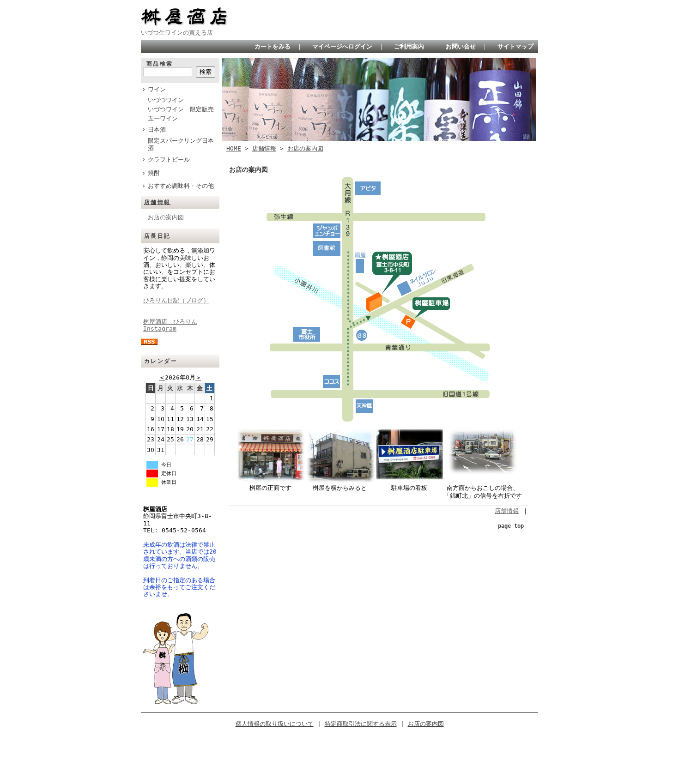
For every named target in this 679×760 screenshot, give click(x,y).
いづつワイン (166, 100)
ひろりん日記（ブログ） (176, 300)
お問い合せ (461, 46)
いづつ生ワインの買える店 (177, 32)
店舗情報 (157, 202)
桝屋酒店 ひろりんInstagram (170, 325)
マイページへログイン (342, 46)
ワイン (157, 89)
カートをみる (273, 46)
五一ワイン (163, 118)
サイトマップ (515, 46)
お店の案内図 (166, 217)
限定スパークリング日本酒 (181, 144)
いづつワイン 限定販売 (181, 109)
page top (511, 526)
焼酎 (154, 172)
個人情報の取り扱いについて (275, 723)
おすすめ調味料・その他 (181, 185)
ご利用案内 (409, 46)
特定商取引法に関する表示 (361, 723)
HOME (233, 148)
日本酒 (157, 129)
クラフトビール (169, 159)
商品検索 (159, 63)
